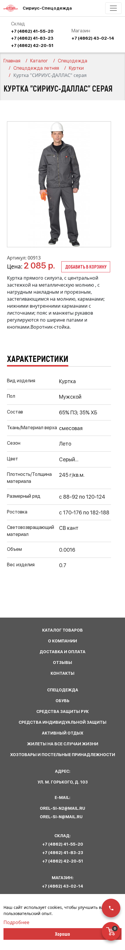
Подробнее (16, 922)
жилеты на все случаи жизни (62, 744)
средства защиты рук (62, 711)
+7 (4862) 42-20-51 (32, 45)
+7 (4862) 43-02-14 (93, 38)
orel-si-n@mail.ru (61, 816)
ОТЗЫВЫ (62, 662)
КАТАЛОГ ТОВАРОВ (62, 630)
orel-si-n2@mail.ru (62, 808)
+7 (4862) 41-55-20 (32, 31)
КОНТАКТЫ (62, 673)
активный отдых (62, 733)
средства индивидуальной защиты (62, 722)
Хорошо (62, 934)
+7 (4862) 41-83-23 (32, 38)
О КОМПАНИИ (62, 641)
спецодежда (62, 690)
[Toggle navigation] (113, 8)
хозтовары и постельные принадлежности (62, 754)
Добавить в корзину (85, 266)
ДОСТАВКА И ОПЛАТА (62, 651)
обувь (62, 700)
